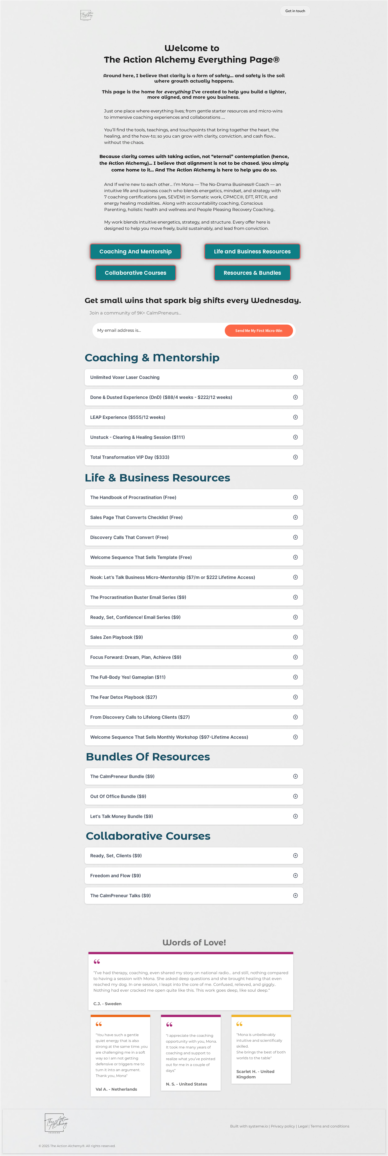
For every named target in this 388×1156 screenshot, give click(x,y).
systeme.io (258, 1126)
